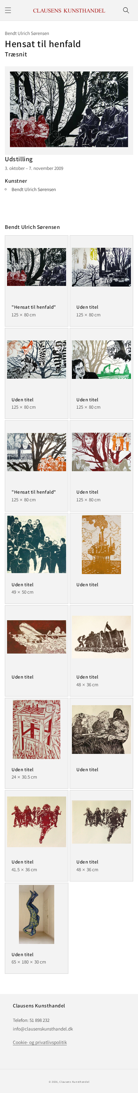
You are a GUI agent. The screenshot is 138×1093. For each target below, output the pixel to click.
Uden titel (87, 307)
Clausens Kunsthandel (74, 1081)
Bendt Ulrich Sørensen (34, 189)
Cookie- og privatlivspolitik (40, 1042)
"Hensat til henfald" (34, 307)
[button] (8, 10)
